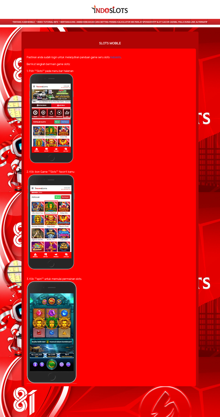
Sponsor (147, 22)
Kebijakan (88, 22)
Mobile (31, 22)
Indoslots (115, 57)
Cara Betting (101, 22)
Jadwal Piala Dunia (180, 22)
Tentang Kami (20, 22)
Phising (113, 22)
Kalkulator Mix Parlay (129, 22)
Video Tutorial (45, 22)
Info (56, 22)
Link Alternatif (199, 22)
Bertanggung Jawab (71, 22)
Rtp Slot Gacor (160, 22)
